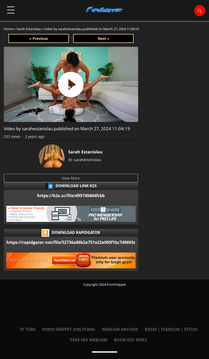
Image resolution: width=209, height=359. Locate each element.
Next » (103, 38)
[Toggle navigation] (11, 10)
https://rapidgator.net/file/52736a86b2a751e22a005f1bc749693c (70, 242)
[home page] (104, 9)
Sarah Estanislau (28, 29)
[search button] (199, 10)
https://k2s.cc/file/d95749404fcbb (71, 195)
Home (8, 29)
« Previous (38, 38)
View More (71, 178)
